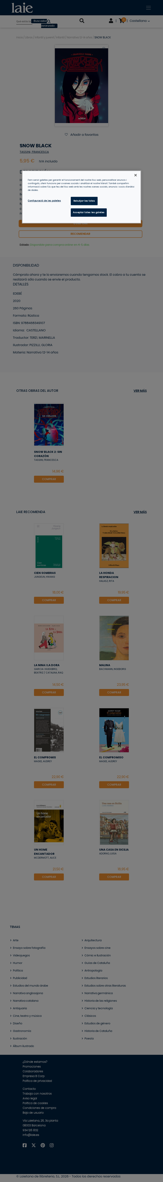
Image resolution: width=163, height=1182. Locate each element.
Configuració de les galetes (44, 201)
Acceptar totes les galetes (89, 212)
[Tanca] (135, 175)
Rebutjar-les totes (84, 201)
